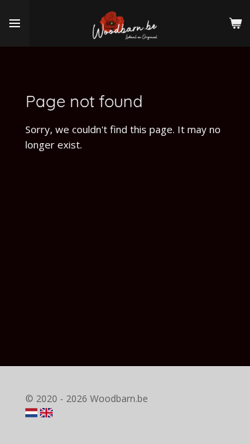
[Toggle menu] (14, 23)
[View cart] (235, 23)
